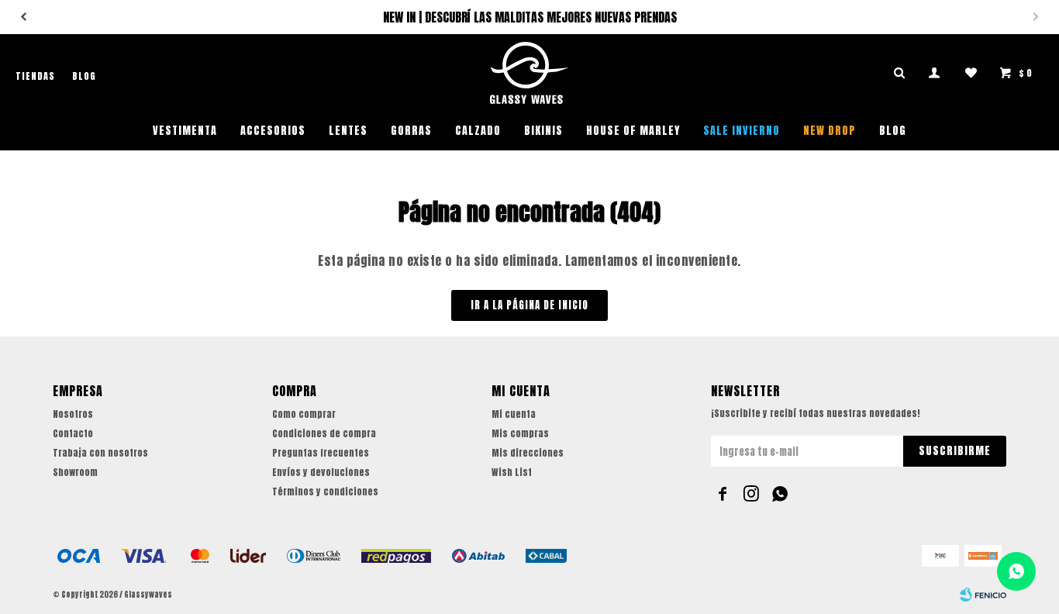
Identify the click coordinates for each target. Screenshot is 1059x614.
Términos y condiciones (325, 491)
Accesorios (272, 130)
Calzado (478, 130)
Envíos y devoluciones (321, 472)
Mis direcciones (528, 453)
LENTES (348, 130)
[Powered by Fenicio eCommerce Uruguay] (983, 594)
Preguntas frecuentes (320, 453)
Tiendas (35, 76)
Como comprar (304, 414)
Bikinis (543, 130)
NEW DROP (829, 130)
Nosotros (73, 414)
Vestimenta (185, 130)
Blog (892, 130)
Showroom (75, 472)
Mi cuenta (514, 414)
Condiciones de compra (324, 433)
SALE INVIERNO (741, 130)
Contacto (73, 433)
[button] (23, 17)
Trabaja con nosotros (100, 453)
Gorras (411, 130)
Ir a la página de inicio (529, 305)
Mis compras (520, 433)
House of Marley (633, 130)
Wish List (512, 472)
